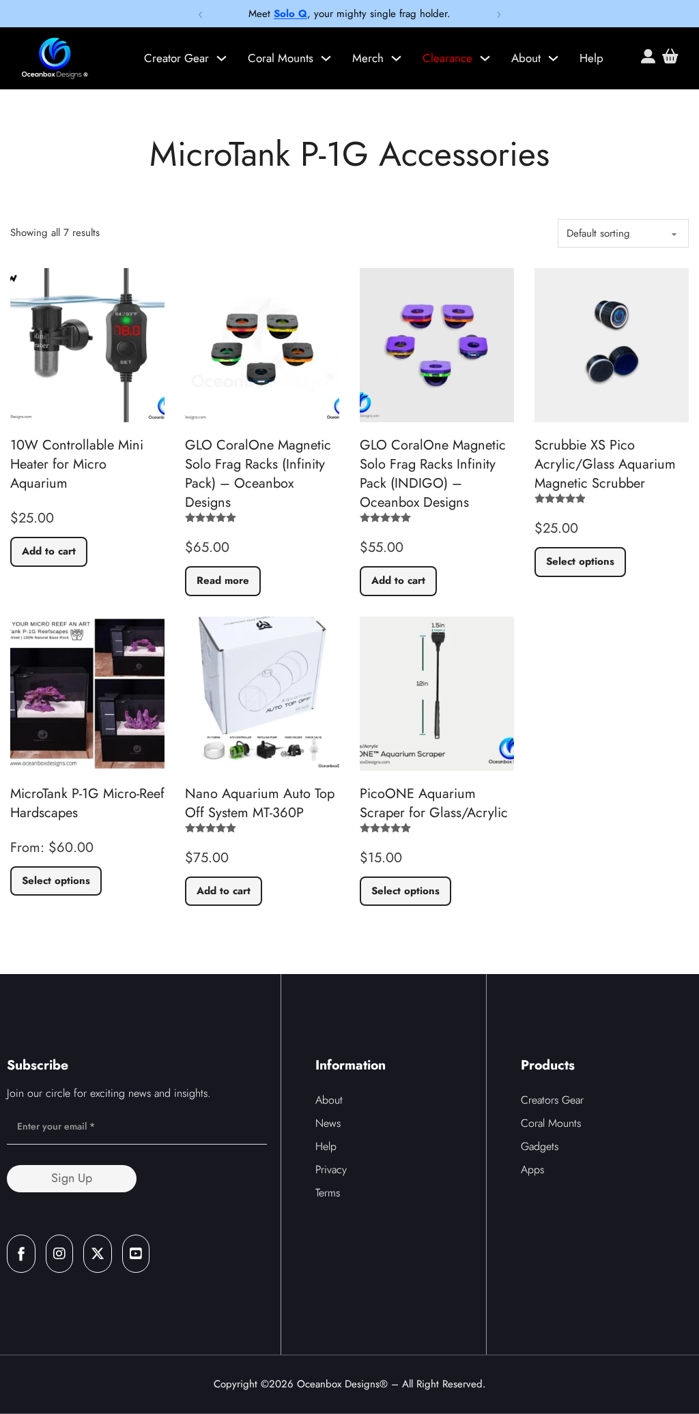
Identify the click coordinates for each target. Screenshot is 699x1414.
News (328, 1123)
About (526, 58)
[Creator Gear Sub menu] (221, 58)
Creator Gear (176, 58)
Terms (327, 1193)
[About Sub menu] (553, 58)
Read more (223, 580)
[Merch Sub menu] (396, 58)
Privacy (331, 1169)
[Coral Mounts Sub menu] (326, 58)
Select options (580, 561)
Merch (368, 58)
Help (591, 58)
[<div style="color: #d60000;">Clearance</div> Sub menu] (485, 58)
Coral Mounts (280, 58)
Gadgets (539, 1146)
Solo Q (290, 13)
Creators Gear (552, 1100)
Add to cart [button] (49, 551)
